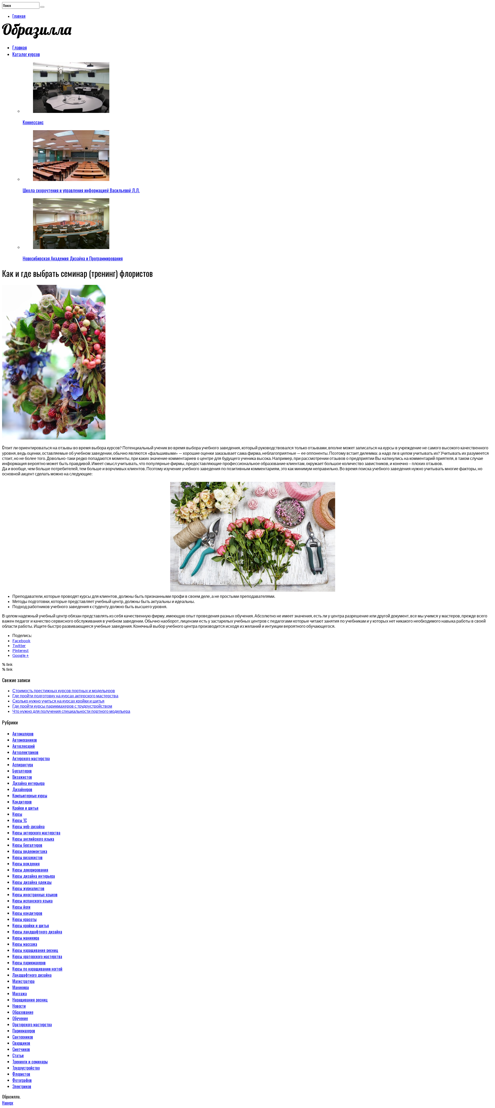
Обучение (20, 1018)
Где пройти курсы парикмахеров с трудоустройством (62, 706)
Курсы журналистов (28, 888)
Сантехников (22, 1037)
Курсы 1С (19, 820)
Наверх (7, 1103)
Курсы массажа (24, 944)
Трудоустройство (26, 1068)
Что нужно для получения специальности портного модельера (71, 711)
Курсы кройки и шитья (30, 925)
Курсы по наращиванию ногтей (37, 969)
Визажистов (22, 777)
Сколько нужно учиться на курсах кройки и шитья (58, 700)
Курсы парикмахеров (29, 963)
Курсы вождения (26, 864)
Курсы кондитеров (27, 913)
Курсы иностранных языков (34, 894)
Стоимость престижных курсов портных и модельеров (63, 690)
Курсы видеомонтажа (29, 851)
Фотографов (22, 1080)
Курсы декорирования (30, 870)
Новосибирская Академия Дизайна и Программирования (73, 258)
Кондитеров (22, 802)
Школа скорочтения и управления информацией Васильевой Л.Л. (81, 190)
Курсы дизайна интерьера (33, 876)
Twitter (19, 645)
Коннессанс (33, 122)
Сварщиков (21, 1043)
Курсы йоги (21, 907)
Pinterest (20, 650)
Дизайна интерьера (28, 783)
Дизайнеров (22, 789)
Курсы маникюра (25, 938)
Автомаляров (23, 734)
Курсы (17, 814)
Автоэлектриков (25, 752)
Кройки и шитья (25, 808)
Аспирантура (22, 765)
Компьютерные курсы (29, 795)
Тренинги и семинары (30, 1062)
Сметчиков (21, 1049)
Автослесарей (23, 746)
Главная (19, 16)
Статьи (18, 1055)
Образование (22, 1012)
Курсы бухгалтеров (27, 845)
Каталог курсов (26, 54)
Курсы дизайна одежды (32, 882)
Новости (19, 1006)
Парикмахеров (23, 1031)
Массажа (19, 993)
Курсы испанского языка (32, 901)
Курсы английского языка (33, 839)
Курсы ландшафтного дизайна (37, 932)
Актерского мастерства (31, 758)
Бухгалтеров (22, 771)
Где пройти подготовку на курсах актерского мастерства (65, 695)
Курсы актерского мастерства (36, 833)
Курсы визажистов (27, 857)
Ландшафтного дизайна (32, 975)
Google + (20, 655)
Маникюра (20, 987)
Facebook (21, 640)
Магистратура (23, 981)
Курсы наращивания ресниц (35, 950)
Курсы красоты (24, 919)
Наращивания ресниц (30, 1000)
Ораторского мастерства (32, 1024)
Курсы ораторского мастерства (37, 956)
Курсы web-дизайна (28, 826)
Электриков (21, 1086)
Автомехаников (24, 740)
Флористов (21, 1074)
